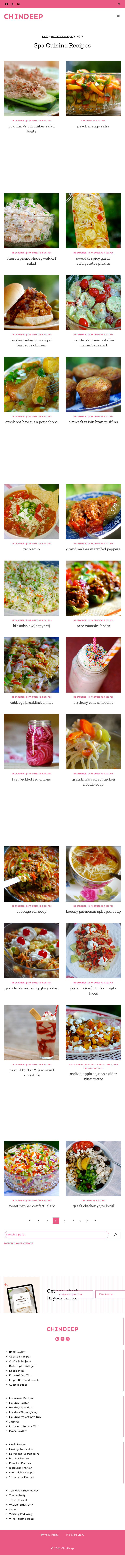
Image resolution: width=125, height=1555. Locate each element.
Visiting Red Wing (20, 1513)
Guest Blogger (18, 1384)
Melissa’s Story (75, 1534)
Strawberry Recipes (21, 1477)
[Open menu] (118, 16)
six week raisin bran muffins (93, 421)
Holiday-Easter (19, 1402)
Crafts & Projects (20, 1361)
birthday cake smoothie (93, 702)
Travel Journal (18, 1500)
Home (45, 36)
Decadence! (18, 120)
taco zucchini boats (93, 625)
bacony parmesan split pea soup (93, 911)
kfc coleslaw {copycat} (31, 625)
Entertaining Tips (20, 1375)
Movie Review (18, 1430)
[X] (12, 4)
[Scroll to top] (117, 1542)
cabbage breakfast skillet (31, 702)
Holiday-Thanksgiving (98, 1064)
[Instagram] (18, 4)
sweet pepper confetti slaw (32, 1206)
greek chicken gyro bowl (93, 1206)
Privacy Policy (49, 1534)
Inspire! (14, 1421)
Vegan (13, 1509)
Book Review (17, 1351)
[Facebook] (6, 4)
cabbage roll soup (31, 911)
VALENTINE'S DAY (21, 1504)
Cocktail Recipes (20, 1356)
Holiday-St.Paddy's (21, 1407)
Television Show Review (24, 1490)
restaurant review (20, 1467)
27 (86, 1220)
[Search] (115, 1234)
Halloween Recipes (21, 1398)
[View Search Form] (119, 4)
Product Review (19, 1458)
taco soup (31, 549)
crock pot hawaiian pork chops (31, 421)
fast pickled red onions (31, 779)
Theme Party (17, 1495)
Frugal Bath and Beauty (24, 1380)
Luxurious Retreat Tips (24, 1426)
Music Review (17, 1444)
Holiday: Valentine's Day (25, 1416)
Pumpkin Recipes (20, 1463)
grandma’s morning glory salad (31, 988)
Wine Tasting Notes (22, 1518)
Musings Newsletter (21, 1449)
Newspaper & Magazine (24, 1453)
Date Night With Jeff (22, 1366)
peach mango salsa (93, 126)
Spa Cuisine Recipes (62, 36)
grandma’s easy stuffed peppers (93, 549)
